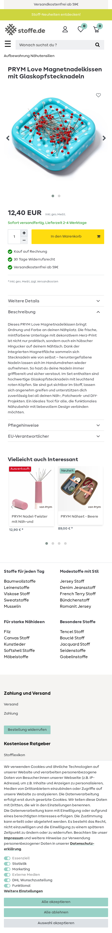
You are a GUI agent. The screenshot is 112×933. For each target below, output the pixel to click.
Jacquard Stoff (75, 644)
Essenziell (21, 858)
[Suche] (97, 45)
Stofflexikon (14, 755)
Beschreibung (21, 312)
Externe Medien (26, 875)
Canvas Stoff (16, 638)
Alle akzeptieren (56, 902)
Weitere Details (23, 301)
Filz (7, 632)
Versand (11, 704)
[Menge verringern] (24, 240)
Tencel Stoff (72, 632)
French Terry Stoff (78, 594)
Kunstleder (15, 644)
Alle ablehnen (56, 912)
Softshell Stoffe (19, 650)
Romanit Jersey (75, 606)
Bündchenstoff (74, 600)
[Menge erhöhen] (24, 233)
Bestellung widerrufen (27, 730)
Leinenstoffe (16, 588)
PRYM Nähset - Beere (79, 516)
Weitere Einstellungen (23, 891)
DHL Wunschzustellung (32, 880)
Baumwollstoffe (20, 581)
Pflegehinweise (23, 425)
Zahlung (11, 713)
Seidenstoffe (73, 650)
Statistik (19, 864)
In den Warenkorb (66, 236)
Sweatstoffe (16, 600)
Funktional (21, 886)
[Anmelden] (65, 29)
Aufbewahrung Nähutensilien (29, 56)
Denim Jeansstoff (77, 588)
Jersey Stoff (72, 581)
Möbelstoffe (16, 657)
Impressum (13, 838)
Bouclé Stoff (72, 638)
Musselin (12, 606)
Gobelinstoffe (74, 657)
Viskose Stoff (17, 594)
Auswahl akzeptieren (56, 923)
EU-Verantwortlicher (28, 436)
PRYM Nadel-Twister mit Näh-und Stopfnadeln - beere (30, 519)
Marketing (21, 869)
